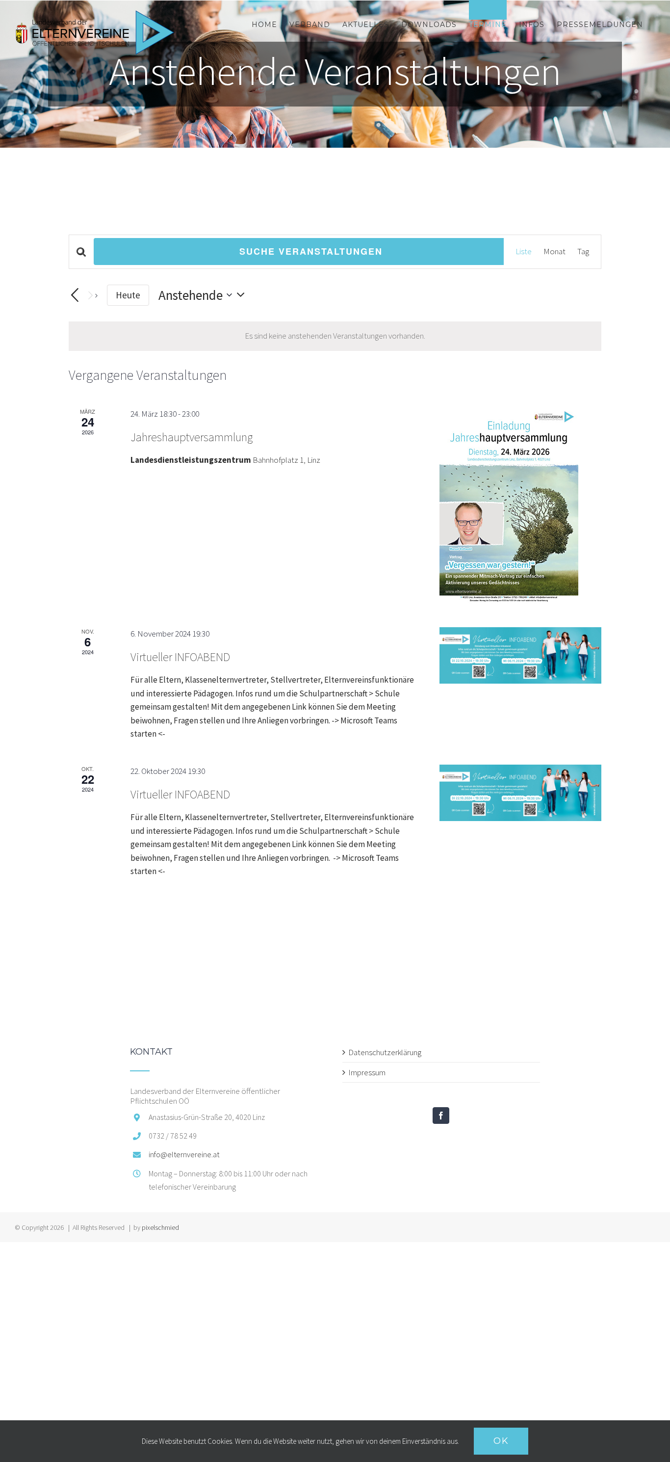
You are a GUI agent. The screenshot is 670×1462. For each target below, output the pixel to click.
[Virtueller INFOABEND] (520, 655)
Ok (501, 1440)
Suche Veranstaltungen (311, 251)
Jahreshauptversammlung (191, 437)
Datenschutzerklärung (384, 1052)
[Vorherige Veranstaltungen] (74, 295)
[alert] (335, 336)
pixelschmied (160, 1227)
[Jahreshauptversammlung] (520, 505)
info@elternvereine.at (184, 1154)
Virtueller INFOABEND (180, 657)
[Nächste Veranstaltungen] (92, 295)
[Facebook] (441, 1115)
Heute (128, 295)
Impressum (367, 1072)
